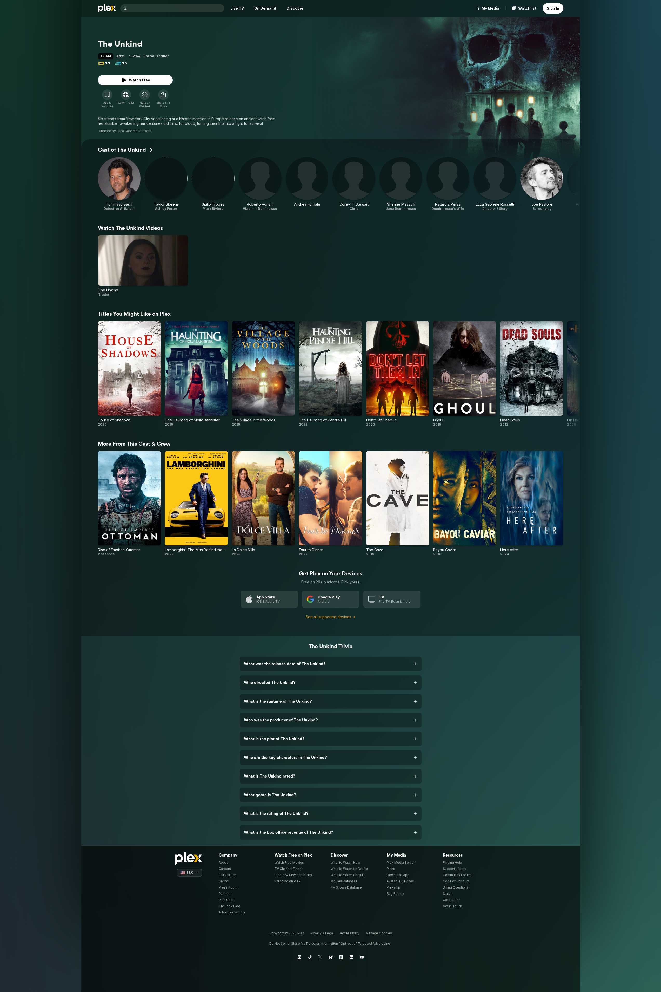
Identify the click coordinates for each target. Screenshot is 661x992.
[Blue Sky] (330, 957)
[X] (320, 957)
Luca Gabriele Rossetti (134, 131)
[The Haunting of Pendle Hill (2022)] (330, 373)
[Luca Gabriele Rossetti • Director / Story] (494, 184)
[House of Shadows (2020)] (129, 373)
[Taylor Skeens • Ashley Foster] (166, 184)
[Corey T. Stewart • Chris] (353, 184)
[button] (163, 98)
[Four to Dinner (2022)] (330, 503)
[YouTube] (362, 957)
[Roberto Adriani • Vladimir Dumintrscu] (260, 184)
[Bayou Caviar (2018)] (464, 503)
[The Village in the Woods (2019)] (263, 373)
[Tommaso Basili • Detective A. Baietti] (119, 184)
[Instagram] (299, 957)
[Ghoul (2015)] (464, 373)
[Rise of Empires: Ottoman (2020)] (129, 503)
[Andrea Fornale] (307, 184)
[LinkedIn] (351, 957)
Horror (148, 56)
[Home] (107, 8)
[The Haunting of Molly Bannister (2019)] (196, 373)
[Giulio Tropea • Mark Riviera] (213, 184)
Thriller (162, 56)
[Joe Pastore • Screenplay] (541, 184)
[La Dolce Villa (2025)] (263, 503)
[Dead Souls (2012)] (531, 373)
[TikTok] (310, 957)
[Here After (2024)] (531, 503)
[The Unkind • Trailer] (143, 266)
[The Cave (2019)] (397, 503)
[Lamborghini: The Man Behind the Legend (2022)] (196, 503)
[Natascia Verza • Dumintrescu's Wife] (447, 184)
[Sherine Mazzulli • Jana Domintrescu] (400, 184)
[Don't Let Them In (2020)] (397, 373)
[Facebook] (341, 957)
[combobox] (176, 8)
